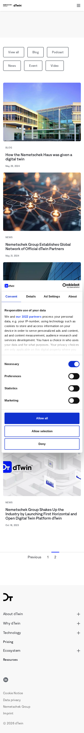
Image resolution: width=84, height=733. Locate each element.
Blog (35, 52)
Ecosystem (11, 650)
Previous (34, 557)
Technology (12, 633)
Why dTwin (11, 623)
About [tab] (72, 296)
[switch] (74, 376)
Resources (10, 659)
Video (55, 65)
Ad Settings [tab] (52, 296)
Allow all (42, 418)
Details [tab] (31, 296)
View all (13, 52)
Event (33, 65)
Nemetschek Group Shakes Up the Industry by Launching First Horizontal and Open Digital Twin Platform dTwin (41, 513)
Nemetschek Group (16, 706)
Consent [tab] (11, 296)
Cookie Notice (13, 693)
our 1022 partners (29, 316)
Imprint (8, 713)
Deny (42, 444)
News (12, 65)
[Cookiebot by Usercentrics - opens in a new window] (62, 285)
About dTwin (13, 614)
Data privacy (12, 700)
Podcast (57, 52)
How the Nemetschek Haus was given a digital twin (38, 157)
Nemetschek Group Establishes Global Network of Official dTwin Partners (38, 246)
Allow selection (42, 431)
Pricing (8, 642)
